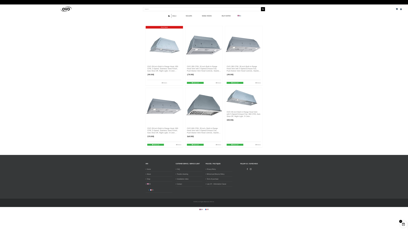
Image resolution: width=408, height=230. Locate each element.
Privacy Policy (211, 169)
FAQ (178, 169)
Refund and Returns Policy (215, 174)
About (149, 174)
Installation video (182, 179)
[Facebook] (247, 169)
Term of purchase (212, 179)
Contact (179, 184)
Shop (148, 179)
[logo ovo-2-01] (66, 7)
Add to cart (196, 83)
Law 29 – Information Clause (216, 184)
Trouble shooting (182, 174)
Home (149, 169)
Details (165, 83)
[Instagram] (250, 169)
